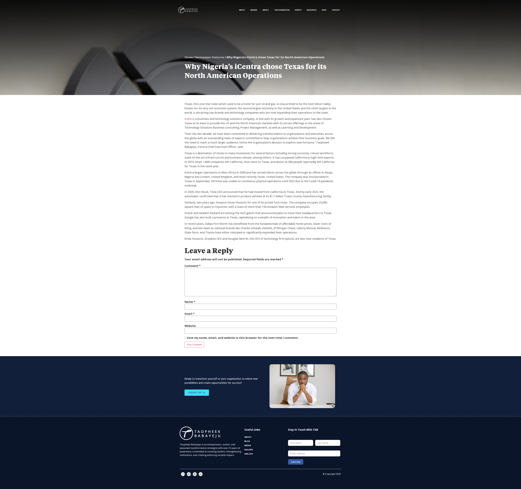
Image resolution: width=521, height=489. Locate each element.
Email (190, 313)
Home (189, 57)
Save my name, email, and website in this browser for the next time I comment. (242, 337)
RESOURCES (311, 10)
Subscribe (296, 461)
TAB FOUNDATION (282, 10)
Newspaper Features (209, 57)
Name (190, 301)
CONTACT (336, 10)
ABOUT (242, 10)
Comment (193, 266)
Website (190, 326)
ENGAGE (253, 10)
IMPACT (266, 10)
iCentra (189, 119)
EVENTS (298, 10)
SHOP (324, 10)
